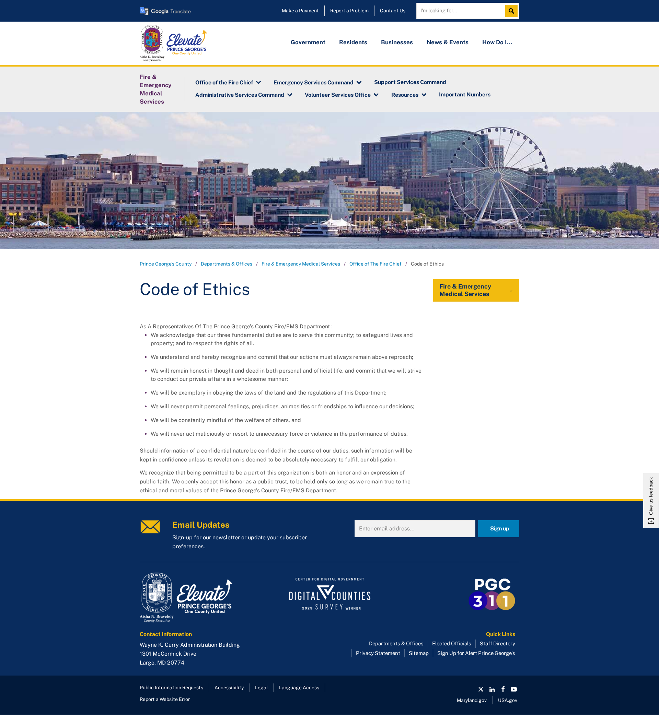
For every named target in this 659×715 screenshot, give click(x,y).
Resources (404, 95)
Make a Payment (300, 10)
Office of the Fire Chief (224, 82)
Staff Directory (497, 643)
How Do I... (497, 42)
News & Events (448, 42)
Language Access (299, 687)
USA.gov (507, 700)
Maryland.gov (472, 700)
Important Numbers (464, 94)
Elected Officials (451, 643)
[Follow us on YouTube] (513, 689)
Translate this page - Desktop (165, 11)
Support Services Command (410, 82)
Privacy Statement (378, 653)
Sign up (499, 528)
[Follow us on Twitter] (480, 689)
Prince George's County (166, 264)
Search (513, 11)
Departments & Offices (226, 264)
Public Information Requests (171, 687)
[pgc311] (199, 598)
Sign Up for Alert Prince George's (476, 653)
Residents (353, 42)
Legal (261, 687)
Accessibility (229, 687)
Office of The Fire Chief (375, 264)
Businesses (397, 42)
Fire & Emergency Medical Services (156, 89)
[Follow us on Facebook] (502, 689)
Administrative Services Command (239, 95)
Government (308, 42)
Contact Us (392, 10)
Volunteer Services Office (338, 95)
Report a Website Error (165, 699)
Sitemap (419, 653)
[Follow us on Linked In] (491, 689)
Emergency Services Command (314, 82)
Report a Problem (349, 10)
